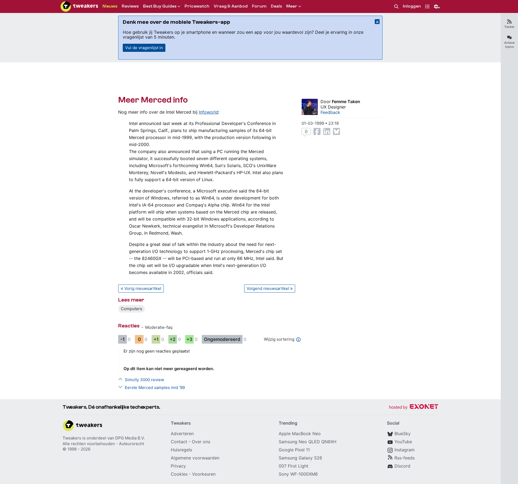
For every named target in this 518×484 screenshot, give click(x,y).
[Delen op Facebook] (317, 131)
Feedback (330, 112)
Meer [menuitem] (291, 6)
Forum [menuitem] (259, 6)
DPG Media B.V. (130, 438)
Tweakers (72, 438)
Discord (402, 466)
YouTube (403, 441)
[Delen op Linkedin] (326, 131)
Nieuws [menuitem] (110, 6)
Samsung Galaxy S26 (300, 458)
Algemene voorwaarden (195, 458)
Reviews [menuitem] (130, 6)
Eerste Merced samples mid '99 (155, 387)
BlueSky (402, 433)
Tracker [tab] (509, 27)
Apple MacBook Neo (300, 433)
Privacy (178, 466)
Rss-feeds (404, 458)
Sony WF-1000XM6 (298, 474)
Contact (179, 441)
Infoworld (208, 112)
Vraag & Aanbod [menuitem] (231, 6)
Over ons (201, 441)
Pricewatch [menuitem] (197, 6)
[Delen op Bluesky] (336, 131)
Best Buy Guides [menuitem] (159, 6)
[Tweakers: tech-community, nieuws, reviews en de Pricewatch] (79, 6)
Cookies (179, 474)
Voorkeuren (204, 474)
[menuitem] (396, 6)
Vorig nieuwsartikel (142, 288)
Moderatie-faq (158, 327)
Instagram (404, 449)
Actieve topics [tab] (509, 45)
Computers (131, 308)
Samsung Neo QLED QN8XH (307, 441)
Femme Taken (346, 101)
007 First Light (293, 466)
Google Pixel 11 (294, 449)
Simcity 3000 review (144, 379)
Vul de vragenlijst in (144, 47)
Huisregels (181, 449)
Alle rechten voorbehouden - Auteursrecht (103, 443)
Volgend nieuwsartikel (268, 288)
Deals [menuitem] (276, 6)
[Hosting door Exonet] (413, 407)
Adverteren (182, 433)
